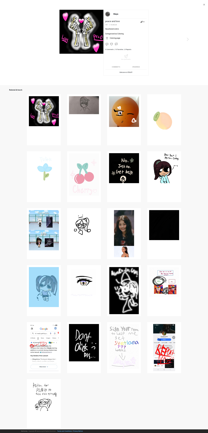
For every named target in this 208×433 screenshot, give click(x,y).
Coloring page (115, 38)
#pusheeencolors (112, 29)
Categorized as (114, 34)
